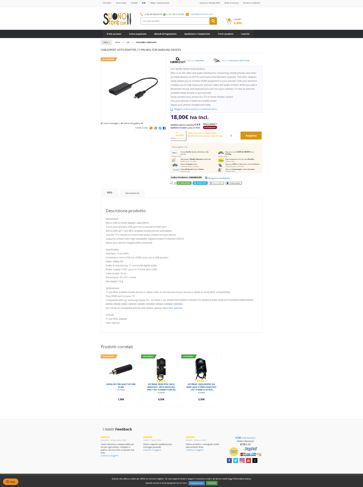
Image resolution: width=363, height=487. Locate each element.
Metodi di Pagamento (165, 34)
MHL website (175, 308)
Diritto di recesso (231, 3)
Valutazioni (245, 437)
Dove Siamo (121, 3)
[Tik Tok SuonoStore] (254, 460)
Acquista (251, 135)
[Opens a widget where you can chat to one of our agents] (10, 482)
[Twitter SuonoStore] (235, 460)
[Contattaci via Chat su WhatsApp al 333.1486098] (155, 128)
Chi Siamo (107, 3)
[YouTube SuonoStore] (248, 460)
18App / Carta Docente (159, 3)
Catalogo (195, 61)
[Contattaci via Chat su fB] (164, 128)
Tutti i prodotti (225, 34)
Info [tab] (109, 192)
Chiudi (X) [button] (212, 483)
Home (117, 42)
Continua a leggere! (109, 455)
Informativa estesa (196, 483)
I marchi (245, 34)
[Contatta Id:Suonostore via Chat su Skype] (160, 128)
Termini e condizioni (251, 3)
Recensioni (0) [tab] (132, 193)
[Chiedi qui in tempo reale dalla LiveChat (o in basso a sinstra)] (151, 128)
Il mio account (114, 34)
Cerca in (235, 61)
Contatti (134, 3)
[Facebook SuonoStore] (229, 460)
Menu (105, 42)
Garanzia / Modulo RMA (210, 3)
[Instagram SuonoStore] (242, 460)
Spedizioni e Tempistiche (197, 34)
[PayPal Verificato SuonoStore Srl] (245, 451)
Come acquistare (137, 34)
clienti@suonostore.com (202, 14)
